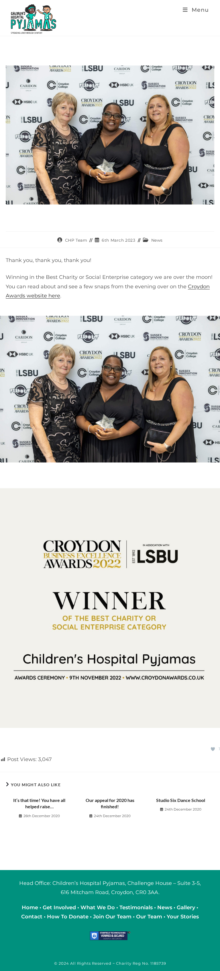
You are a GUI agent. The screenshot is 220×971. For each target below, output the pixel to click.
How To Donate (68, 917)
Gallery (187, 907)
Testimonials (136, 907)
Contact (32, 917)
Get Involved (59, 907)
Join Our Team (112, 917)
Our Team (149, 917)
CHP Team (76, 240)
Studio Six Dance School (180, 800)
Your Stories (183, 917)
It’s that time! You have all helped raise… (39, 803)
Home (31, 907)
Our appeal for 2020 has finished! (110, 803)
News (157, 240)
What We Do (98, 907)
